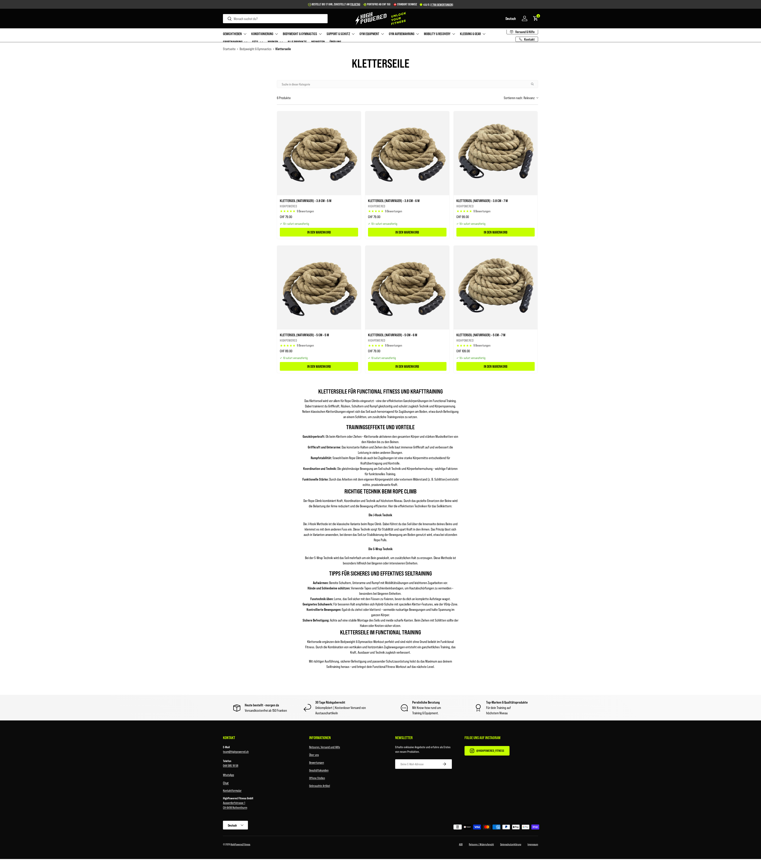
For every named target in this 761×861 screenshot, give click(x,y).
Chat (226, 783)
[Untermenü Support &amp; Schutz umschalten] (353, 34)
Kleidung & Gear (470, 34)
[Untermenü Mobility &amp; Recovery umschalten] (453, 34)
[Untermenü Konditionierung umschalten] (276, 34)
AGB (461, 844)
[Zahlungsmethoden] (461, 828)
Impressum (533, 844)
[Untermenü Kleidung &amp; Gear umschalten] (484, 34)
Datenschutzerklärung (510, 844)
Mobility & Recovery (437, 34)
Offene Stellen (317, 778)
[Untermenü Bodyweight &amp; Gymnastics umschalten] (320, 34)
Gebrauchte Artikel (319, 785)
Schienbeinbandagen (390, 588)
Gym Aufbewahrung (401, 34)
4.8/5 (438, 4)
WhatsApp (228, 775)
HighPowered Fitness (240, 844)
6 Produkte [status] (284, 98)
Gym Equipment (369, 34)
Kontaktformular (232, 790)
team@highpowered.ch (236, 751)
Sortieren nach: (519, 98)
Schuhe (389, 604)
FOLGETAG (355, 4)
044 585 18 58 (230, 765)
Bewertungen (316, 762)
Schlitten (440, 479)
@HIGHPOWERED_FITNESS (490, 750)
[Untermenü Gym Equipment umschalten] (382, 34)
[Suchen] (534, 84)
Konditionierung (262, 34)
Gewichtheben (232, 34)
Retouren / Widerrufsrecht (481, 844)
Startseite (229, 49)
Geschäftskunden (319, 770)
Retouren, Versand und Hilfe (324, 747)
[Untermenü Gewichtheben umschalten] (245, 34)
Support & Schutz (338, 34)
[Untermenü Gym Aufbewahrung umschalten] (417, 34)
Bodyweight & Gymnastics (300, 34)
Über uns (314, 755)
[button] (511, 18)
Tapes (367, 588)
